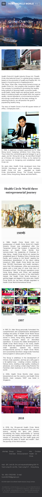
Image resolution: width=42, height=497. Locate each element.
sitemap (5, 451)
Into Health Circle (31, 453)
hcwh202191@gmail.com (10, 477)
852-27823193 (10, 475)
